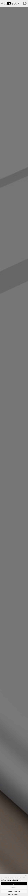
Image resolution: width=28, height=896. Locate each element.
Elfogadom (14, 884)
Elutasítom (14, 887)
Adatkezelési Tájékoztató (13, 894)
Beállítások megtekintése (14, 891)
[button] (26, 875)
